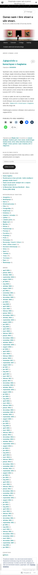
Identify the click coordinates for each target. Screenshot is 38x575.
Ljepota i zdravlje (9, 215)
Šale (4, 260)
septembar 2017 (8, 362)
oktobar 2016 (7, 387)
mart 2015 (6, 430)
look (19, 140)
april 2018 (6, 351)
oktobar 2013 (7, 468)
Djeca (5, 202)
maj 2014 (6, 452)
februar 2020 (7, 311)
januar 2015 (7, 434)
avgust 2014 (7, 446)
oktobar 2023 (7, 286)
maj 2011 (6, 527)
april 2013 (6, 482)
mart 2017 (6, 376)
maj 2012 (6, 507)
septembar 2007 (8, 543)
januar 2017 (7, 380)
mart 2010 (6, 538)
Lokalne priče (7, 220)
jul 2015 (5, 421)
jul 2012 (5, 502)
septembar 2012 (8, 497)
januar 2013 (7, 489)
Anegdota (6, 197)
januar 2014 (7, 461)
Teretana (6, 258)
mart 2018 (6, 353)
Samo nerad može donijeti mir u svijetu (16, 182)
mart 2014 (6, 457)
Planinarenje (7, 228)
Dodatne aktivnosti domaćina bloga (13, 47)
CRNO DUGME (9, 167)
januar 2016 (7, 407)
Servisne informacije (10, 246)
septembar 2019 (8, 320)
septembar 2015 (8, 416)
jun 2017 (5, 369)
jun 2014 (5, 450)
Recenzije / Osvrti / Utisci (12, 242)
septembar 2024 (8, 277)
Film (4, 206)
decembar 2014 (8, 437)
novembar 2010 (8, 536)
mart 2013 (6, 484)
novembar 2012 (8, 493)
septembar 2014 (8, 443)
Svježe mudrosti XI (9, 185)
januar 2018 (7, 358)
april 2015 (6, 428)
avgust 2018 (7, 347)
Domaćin (13, 42)
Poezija (5, 231)
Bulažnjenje (7, 199)
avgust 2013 (7, 473)
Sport (5, 251)
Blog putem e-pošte (10, 152)
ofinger (5, 144)
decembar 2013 (8, 464)
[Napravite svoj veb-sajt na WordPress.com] (19, 2)
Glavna (5, 42)
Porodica (6, 233)
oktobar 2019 (7, 317)
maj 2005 (6, 545)
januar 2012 (7, 515)
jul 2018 (5, 349)
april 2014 (6, 455)
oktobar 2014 (7, 441)
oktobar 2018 (7, 342)
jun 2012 (5, 504)
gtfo (15, 140)
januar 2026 (7, 272)
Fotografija (7, 208)
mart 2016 (6, 403)
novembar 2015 (8, 412)
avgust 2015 (7, 419)
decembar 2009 (8, 540)
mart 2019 (6, 331)
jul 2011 (5, 525)
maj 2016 (6, 398)
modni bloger (30, 140)
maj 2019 (6, 326)
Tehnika (5, 253)
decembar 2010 (8, 533)
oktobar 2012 (7, 495)
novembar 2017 (8, 360)
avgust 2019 (7, 322)
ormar (10, 144)
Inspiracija (6, 210)
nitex (13, 142)
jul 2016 (5, 394)
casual (30, 138)
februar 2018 (7, 356)
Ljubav (5, 217)
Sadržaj (29, 42)
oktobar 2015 (7, 414)
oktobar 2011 (7, 520)
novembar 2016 (8, 385)
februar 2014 (7, 459)
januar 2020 (7, 313)
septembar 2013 (8, 471)
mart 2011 (6, 529)
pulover (15, 144)
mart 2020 (6, 308)
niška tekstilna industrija (24, 142)
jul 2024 (5, 281)
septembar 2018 (8, 344)
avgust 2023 (7, 288)
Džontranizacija (8, 204)
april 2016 (6, 401)
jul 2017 (5, 367)
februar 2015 (7, 432)
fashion (11, 140)
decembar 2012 (8, 491)
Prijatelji (6, 235)
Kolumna (6, 213)
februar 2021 (7, 295)
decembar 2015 (8, 410)
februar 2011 (7, 531)
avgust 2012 (7, 500)
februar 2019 (7, 333)
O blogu (21, 42)
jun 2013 (5, 477)
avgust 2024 (7, 279)
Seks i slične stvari (9, 244)
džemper (5, 140)
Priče (4, 238)
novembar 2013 (8, 466)
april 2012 (6, 509)
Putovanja (6, 240)
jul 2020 (5, 302)
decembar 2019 (8, 315)
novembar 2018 (8, 340)
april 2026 (6, 270)
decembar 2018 (8, 338)
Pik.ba (5, 226)
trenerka (25, 144)
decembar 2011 (8, 518)
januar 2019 (7, 335)
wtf (29, 144)
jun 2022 (5, 290)
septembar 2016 (8, 389)
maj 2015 (6, 425)
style (20, 144)
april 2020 (6, 306)
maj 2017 (6, 371)
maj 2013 (6, 479)
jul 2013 (5, 475)
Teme (5, 256)
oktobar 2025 (7, 275)
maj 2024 (6, 284)
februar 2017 (7, 378)
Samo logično (7, 176)
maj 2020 (6, 304)
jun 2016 (5, 396)
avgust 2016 (7, 392)
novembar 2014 (8, 439)
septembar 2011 (8, 522)
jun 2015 (5, 423)
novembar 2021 (8, 293)
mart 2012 (6, 511)
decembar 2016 (8, 383)
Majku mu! (15, 138)
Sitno (5, 249)
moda (23, 140)
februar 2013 (7, 486)
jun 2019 (5, 324)
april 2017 (6, 374)
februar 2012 (7, 513)
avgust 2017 (7, 365)
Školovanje (6, 262)
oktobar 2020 (7, 299)
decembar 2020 (8, 297)
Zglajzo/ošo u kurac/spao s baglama (21, 103)
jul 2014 (5, 448)
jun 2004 (5, 547)
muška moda (7, 142)
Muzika (5, 224)
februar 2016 (7, 405)
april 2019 (6, 329)
